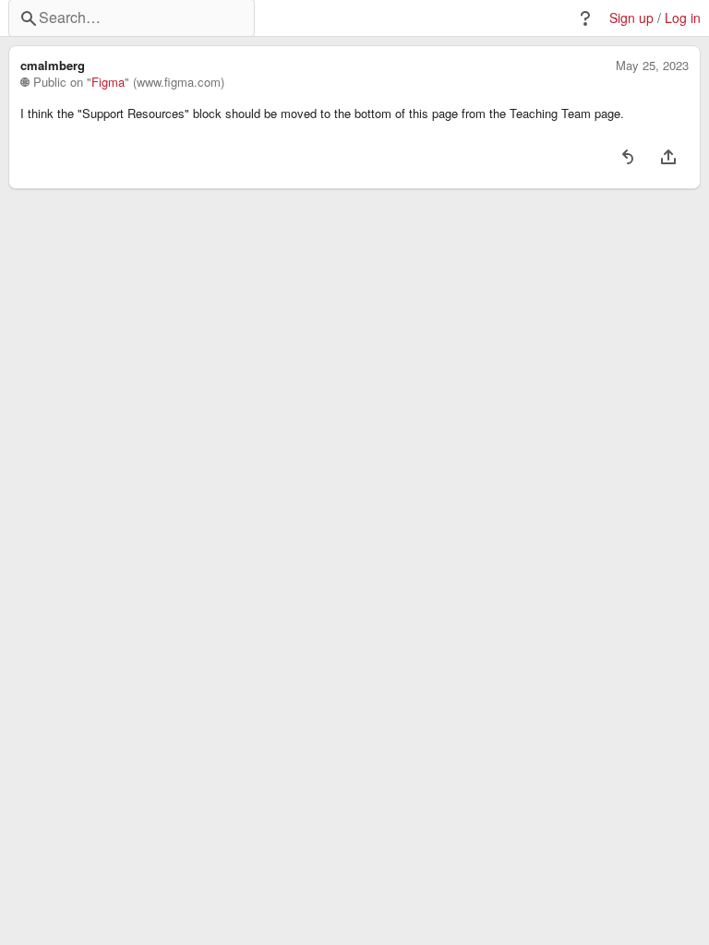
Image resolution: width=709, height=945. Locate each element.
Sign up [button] (631, 18)
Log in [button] (683, 18)
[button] (585, 18)
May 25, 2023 (652, 65)
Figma (108, 82)
